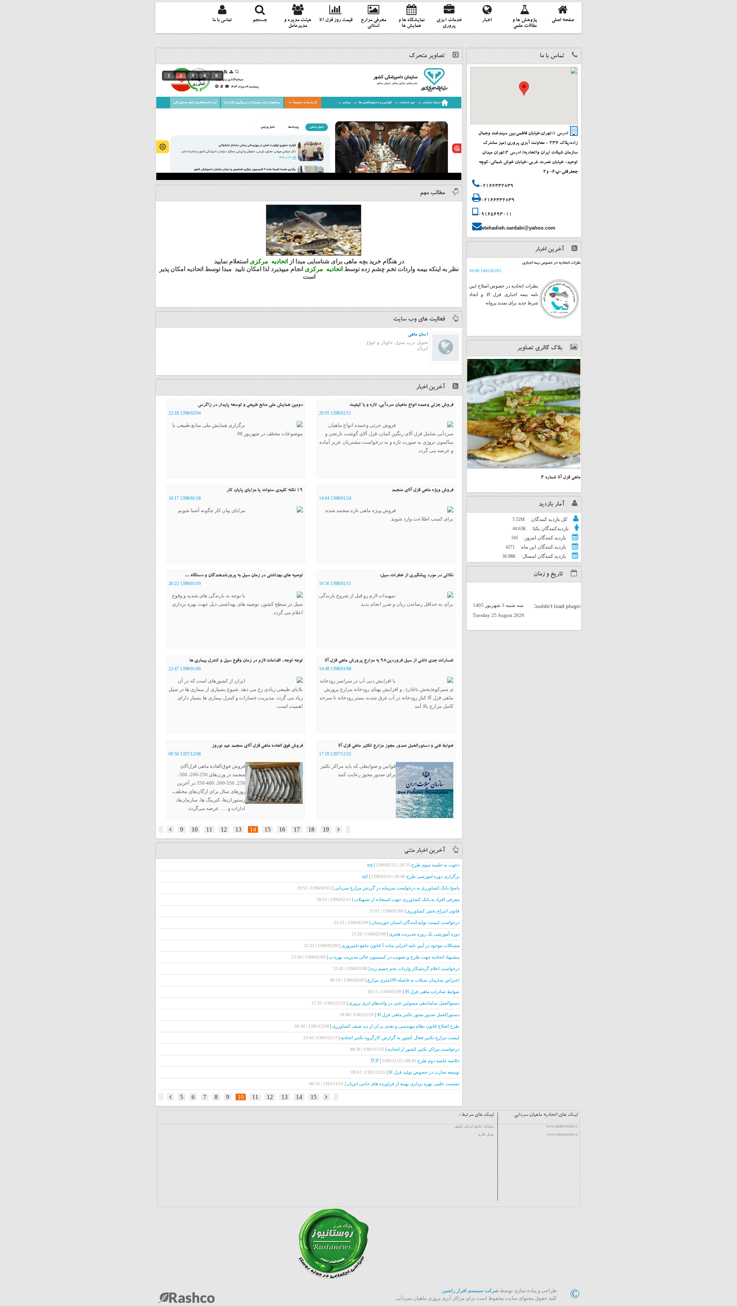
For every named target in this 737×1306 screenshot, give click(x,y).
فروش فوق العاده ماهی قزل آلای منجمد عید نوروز (257, 746)
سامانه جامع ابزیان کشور (474, 1126)
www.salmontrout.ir (562, 1134)
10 (195, 829)
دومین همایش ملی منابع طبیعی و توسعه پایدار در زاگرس (250, 405)
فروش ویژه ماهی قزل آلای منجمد (422, 490)
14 (253, 829)
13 (238, 829)
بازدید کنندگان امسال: (543, 556)
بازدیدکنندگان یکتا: (549, 528)
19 (326, 829)
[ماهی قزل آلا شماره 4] (523, 413)
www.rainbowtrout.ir (562, 1126)
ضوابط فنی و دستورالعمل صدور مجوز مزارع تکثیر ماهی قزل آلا (395, 746)
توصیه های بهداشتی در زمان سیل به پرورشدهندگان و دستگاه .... (244, 575)
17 (297, 829)
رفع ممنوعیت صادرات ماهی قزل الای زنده (548, 263)
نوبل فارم (486, 1134)
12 (224, 829)
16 (282, 829)
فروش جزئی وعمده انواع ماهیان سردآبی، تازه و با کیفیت (401, 405)
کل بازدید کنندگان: (548, 519)
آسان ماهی (418, 334)
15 (267, 829)
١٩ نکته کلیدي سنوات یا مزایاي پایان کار (264, 490)
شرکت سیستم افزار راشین (470, 1290)
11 (209, 829)
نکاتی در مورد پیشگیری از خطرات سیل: (416, 575)
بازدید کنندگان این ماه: (542, 547)
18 (311, 829)
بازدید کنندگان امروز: (544, 538)
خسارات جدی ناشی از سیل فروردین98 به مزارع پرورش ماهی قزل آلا (388, 660)
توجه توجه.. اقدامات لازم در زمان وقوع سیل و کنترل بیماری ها (246, 660)
